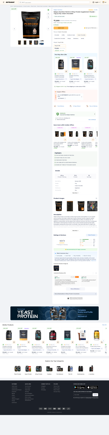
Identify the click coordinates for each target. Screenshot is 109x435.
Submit (95, 394)
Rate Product (91, 235)
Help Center (14, 386)
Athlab (13, 395)
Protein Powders (26, 6)
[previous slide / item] (14, 28)
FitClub (13, 400)
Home (11, 6)
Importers (14, 391)
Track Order (27, 389)
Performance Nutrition (18, 6)
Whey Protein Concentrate (42, 6)
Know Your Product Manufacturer (29, 399)
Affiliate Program (15, 399)
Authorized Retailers (29, 395)
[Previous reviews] (93, 273)
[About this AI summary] (68, 253)
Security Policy (57, 391)
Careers (13, 397)
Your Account (28, 386)
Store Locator (28, 397)
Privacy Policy (57, 388)
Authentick (14, 402)
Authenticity (14, 388)
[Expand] (96, 198)
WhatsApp (43, 389)
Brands (13, 393)
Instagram (43, 386)
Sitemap (27, 391)
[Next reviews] (96, 273)
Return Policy (57, 389)
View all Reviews (75, 288)
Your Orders (27, 388)
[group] (60, 138)
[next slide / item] (48, 28)
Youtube (43, 388)
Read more (93, 260)
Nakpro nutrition (58, 9)
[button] (48, 17)
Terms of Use (56, 386)
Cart (105, 2)
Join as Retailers (28, 393)
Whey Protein (33, 6)
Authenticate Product (16, 389)
